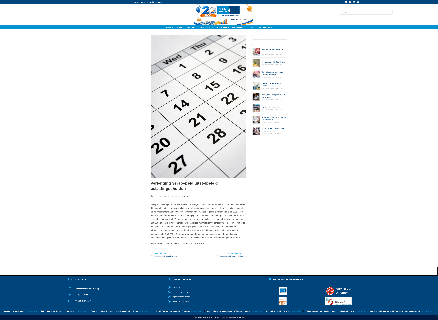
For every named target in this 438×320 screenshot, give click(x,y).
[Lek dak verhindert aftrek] (256, 108)
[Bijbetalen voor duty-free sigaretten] (256, 63)
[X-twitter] (354, 2)
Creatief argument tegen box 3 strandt (157, 311)
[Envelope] (358, 2)
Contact (251, 27)
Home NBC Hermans (174, 27)
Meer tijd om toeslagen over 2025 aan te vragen (212, 311)
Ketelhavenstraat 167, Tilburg (86, 289)
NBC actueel (222, 27)
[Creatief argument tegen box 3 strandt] (256, 86)
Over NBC (190, 27)
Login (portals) (264, 27)
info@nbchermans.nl (82, 301)
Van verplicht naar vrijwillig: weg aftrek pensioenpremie (380, 311)
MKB (187, 197)
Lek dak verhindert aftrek (270, 107)
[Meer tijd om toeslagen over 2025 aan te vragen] (256, 97)
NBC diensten (205, 27)
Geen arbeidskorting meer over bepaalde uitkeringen (99, 311)
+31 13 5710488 (81, 295)
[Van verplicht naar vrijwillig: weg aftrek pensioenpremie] (256, 131)
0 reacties (278, 54)
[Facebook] (350, 2)
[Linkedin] (346, 2)
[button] (191, 27)
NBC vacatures (238, 27)
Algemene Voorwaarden (181, 297)
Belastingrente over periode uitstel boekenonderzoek (314, 311)
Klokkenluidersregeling (181, 301)
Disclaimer (176, 288)
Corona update (177, 197)
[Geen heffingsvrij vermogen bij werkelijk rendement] (256, 52)
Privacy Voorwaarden (180, 292)
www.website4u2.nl (239, 317)
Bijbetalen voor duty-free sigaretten (274, 62)
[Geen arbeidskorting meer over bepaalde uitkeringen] (256, 74)
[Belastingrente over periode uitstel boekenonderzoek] (256, 119)
